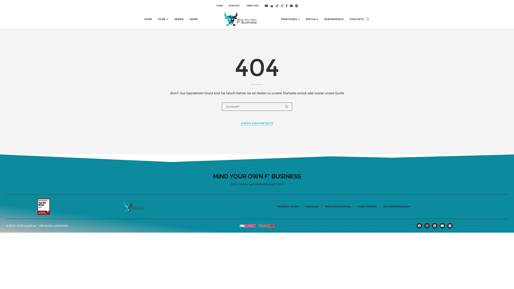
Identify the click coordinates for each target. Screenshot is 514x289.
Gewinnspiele (334, 19)
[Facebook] (287, 5)
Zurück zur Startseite (257, 123)
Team (219, 5)
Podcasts (357, 19)
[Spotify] (296, 5)
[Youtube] (266, 5)
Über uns (252, 5)
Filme (162, 19)
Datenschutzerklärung (338, 206)
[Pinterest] (435, 226)
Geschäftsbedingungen (396, 206)
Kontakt (234, 5)
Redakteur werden (288, 206)
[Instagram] (282, 5)
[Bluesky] (271, 5)
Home (148, 19)
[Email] (291, 5)
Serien (179, 19)
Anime (194, 19)
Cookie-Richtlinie (367, 206)
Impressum (312, 206)
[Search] (368, 19)
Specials (312, 19)
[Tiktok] (277, 5)
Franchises (289, 19)
